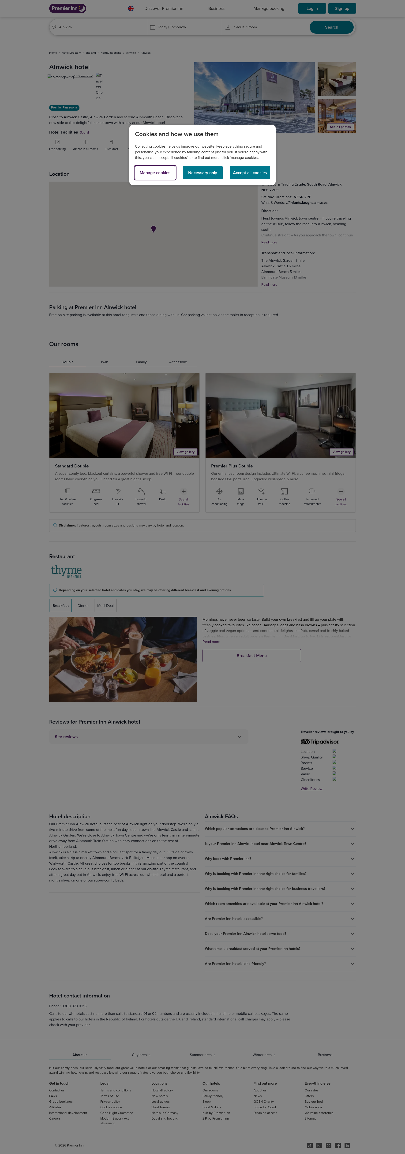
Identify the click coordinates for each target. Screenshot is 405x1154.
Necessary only (202, 172)
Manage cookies (155, 172)
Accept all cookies (250, 172)
